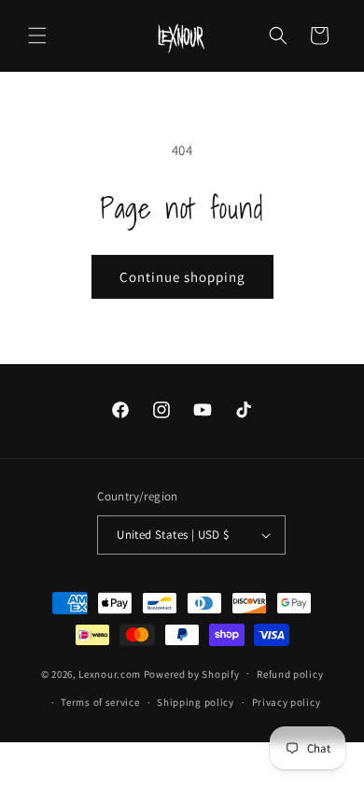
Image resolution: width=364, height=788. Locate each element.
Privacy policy (286, 702)
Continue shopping (182, 277)
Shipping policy (195, 702)
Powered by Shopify (192, 673)
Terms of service (100, 702)
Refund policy (290, 674)
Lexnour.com (109, 673)
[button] (37, 35)
